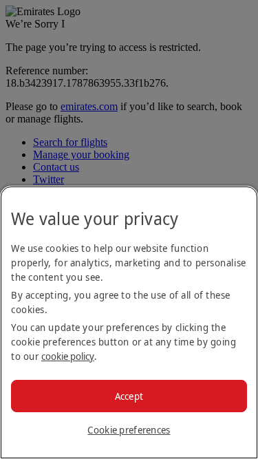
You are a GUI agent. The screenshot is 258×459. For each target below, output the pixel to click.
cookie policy (67, 356)
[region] (129, 322)
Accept (129, 396)
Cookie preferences (128, 429)
